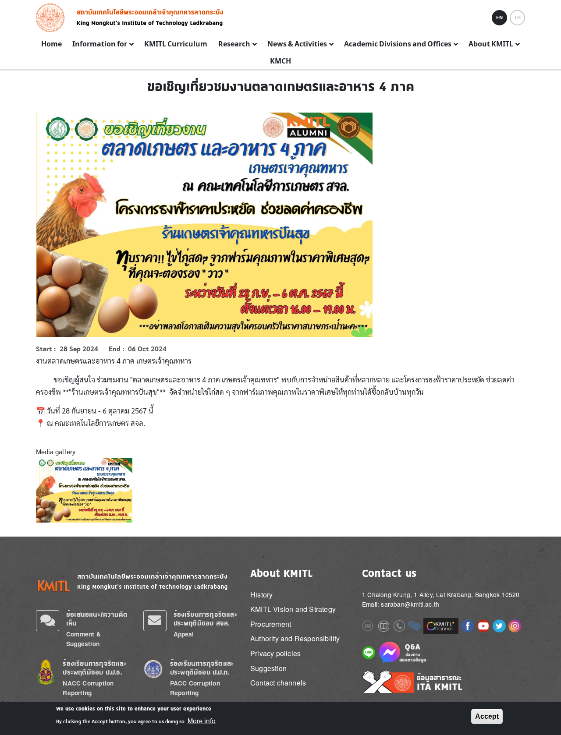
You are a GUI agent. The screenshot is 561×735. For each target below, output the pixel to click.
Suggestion (268, 668)
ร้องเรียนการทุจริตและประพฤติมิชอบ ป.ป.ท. (202, 667)
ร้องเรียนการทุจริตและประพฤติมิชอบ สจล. (205, 618)
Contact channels (278, 683)
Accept (487, 716)
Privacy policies (275, 653)
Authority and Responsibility (295, 638)
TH (517, 17)
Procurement (270, 624)
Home (51, 44)
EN (499, 17)
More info (202, 720)
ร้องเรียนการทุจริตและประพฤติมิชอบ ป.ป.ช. (94, 667)
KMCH (280, 61)
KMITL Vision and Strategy (293, 609)
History (261, 595)
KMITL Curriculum (175, 44)
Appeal (184, 634)
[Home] (53, 18)
